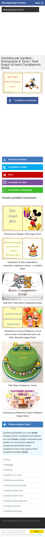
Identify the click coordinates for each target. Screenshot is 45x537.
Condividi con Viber (17, 182)
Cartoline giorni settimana (15, 500)
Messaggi (8, 464)
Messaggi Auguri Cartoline (14, 2)
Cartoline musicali (12, 505)
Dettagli (39, 535)
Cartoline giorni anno (13, 495)
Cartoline (8, 469)
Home (7, 459)
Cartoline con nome (13, 474)
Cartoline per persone (14, 480)
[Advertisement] (22, 30)
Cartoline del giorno (13, 511)
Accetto (36, 531)
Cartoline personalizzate (15, 485)
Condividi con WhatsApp (20, 190)
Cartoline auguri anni (13, 490)
